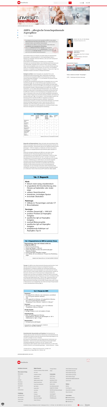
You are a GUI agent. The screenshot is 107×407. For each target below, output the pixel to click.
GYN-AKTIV (52, 392)
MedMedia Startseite (22, 368)
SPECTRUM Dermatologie (71, 368)
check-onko (20, 401)
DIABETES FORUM (54, 388)
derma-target (36, 376)
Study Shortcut (37, 400)
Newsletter (20, 383)
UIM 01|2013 (31, 354)
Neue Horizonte (69, 392)
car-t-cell (36, 372)
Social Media (69, 395)
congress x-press (37, 374)
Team (19, 376)
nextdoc (35, 392)
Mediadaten (20, 374)
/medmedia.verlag (71, 399)
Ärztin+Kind (52, 384)
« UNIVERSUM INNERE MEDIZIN (22, 354)
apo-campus (20, 397)
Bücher (67, 386)
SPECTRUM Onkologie (71, 370)
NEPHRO (53, 396)
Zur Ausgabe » (77, 58)
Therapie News (53, 368)
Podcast (35, 394)
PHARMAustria (53, 398)
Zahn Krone (68, 380)
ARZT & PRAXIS (53, 382)
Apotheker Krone (53, 380)
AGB (19, 387)
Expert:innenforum (38, 382)
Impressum (20, 385)
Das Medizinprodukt (54, 386)
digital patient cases (38, 380)
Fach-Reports (69, 388)
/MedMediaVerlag (70, 397)
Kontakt (19, 380)
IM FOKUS (36, 386)
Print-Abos (20, 382)
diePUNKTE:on (21, 395)
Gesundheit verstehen (70, 390)
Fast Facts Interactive (38, 384)
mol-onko (36, 390)
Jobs (19, 378)
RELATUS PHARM (38, 398)
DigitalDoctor (37, 378)
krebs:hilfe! (36, 388)
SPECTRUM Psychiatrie (71, 374)
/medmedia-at (70, 401)
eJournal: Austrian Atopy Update (41, 370)
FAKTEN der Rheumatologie (56, 390)
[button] (2, 404)
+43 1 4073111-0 (60, 405)
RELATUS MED (37, 396)
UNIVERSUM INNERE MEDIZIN (72, 378)
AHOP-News (52, 376)
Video (51, 370)
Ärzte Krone (52, 378)
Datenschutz (20, 389)
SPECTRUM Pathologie (71, 372)
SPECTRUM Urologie (70, 376)
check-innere (20, 399)
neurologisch (52, 394)
